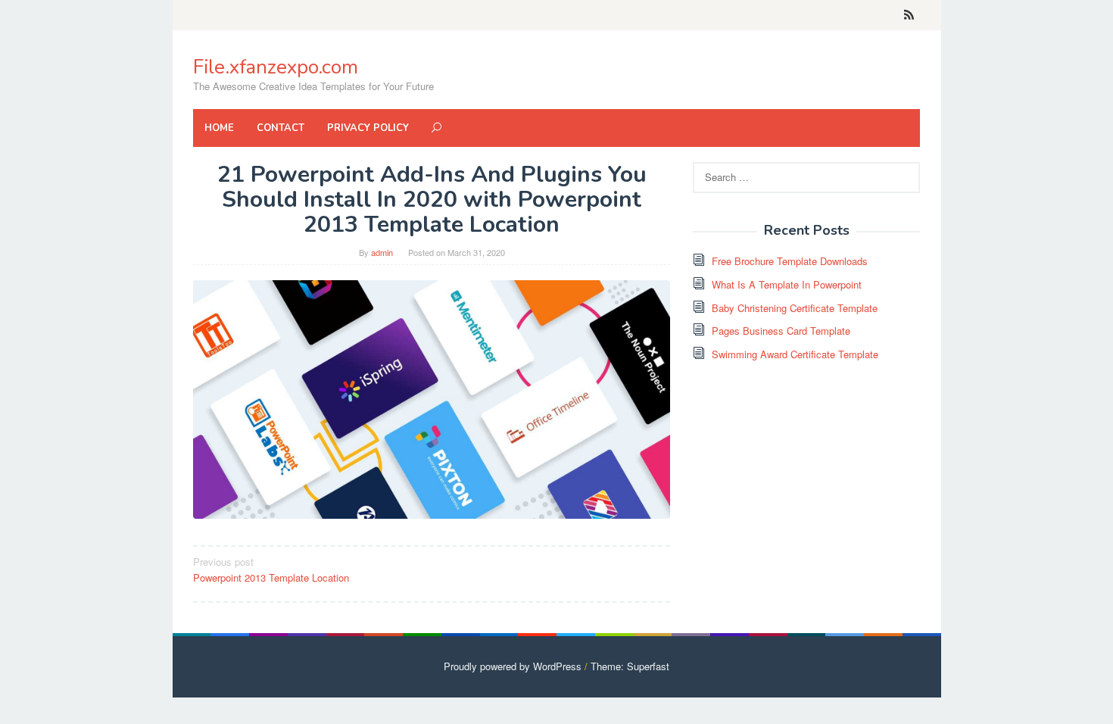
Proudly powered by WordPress (512, 666)
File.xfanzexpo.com (275, 67)
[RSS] (909, 15)
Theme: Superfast (630, 666)
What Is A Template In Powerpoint (787, 284)
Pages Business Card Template (781, 330)
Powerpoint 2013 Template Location (271, 569)
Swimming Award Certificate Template (795, 354)
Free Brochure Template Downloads (790, 261)
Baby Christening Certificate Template (795, 308)
